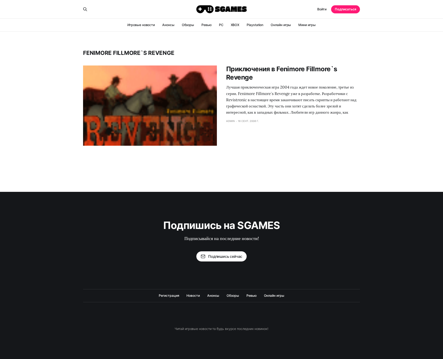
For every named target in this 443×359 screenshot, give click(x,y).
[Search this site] (85, 9)
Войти (321, 9)
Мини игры (306, 25)
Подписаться (345, 9)
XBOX (235, 25)
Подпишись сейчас (225, 256)
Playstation (255, 25)
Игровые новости (141, 25)
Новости (193, 295)
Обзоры (188, 25)
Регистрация (169, 295)
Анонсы (168, 25)
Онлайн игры (281, 25)
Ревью (206, 25)
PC (221, 25)
